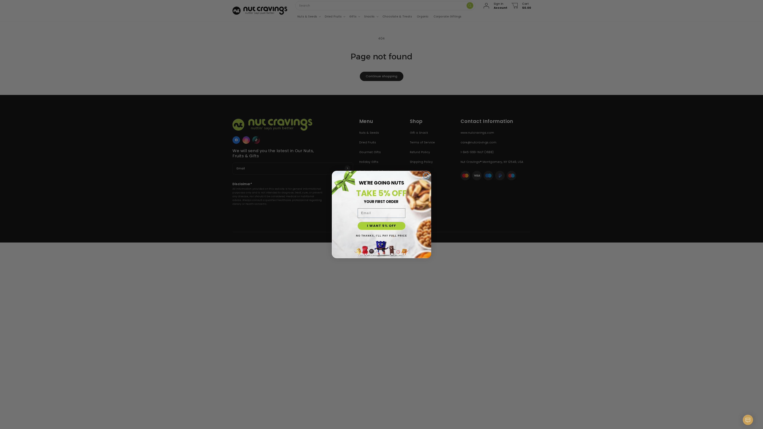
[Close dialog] (426, 176)
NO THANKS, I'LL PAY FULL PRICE (381, 235)
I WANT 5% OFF (381, 225)
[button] (748, 422)
